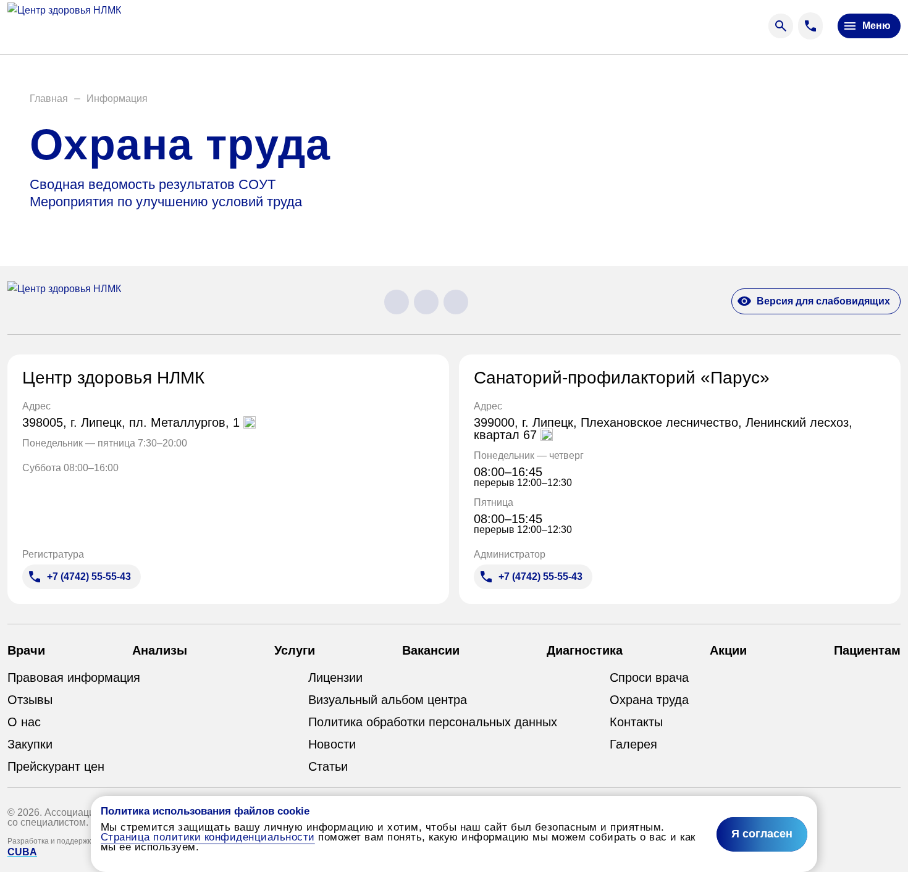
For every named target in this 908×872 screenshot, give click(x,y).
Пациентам (867, 650)
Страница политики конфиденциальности (208, 837)
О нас (24, 722)
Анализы (159, 650)
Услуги (294, 650)
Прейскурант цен (55, 766)
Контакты (636, 722)
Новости (332, 744)
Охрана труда (649, 700)
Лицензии (335, 677)
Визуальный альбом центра (387, 700)
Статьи (328, 766)
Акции (728, 650)
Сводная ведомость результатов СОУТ (152, 184)
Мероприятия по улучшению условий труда (166, 201)
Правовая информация (73, 677)
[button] (49, 98)
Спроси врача (649, 677)
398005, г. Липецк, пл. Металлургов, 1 (132, 422)
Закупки (30, 744)
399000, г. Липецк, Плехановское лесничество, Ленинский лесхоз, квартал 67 (663, 428)
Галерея (633, 744)
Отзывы (30, 700)
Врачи (26, 650)
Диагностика (585, 650)
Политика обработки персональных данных (432, 722)
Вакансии (431, 650)
